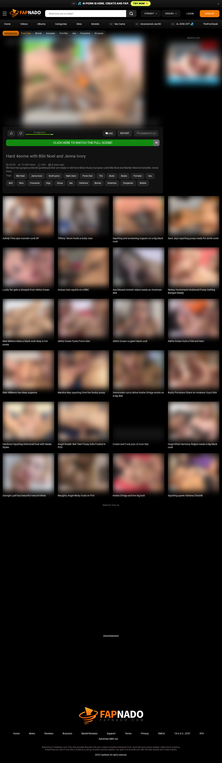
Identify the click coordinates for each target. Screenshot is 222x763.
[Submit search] (131, 13)
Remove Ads (193, 38)
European (50, 33)
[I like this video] (11, 133)
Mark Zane (71, 176)
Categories (61, 24)
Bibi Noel (20, 176)
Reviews (48, 733)
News (32, 733)
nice (21, 183)
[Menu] (5, 13)
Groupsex (99, 33)
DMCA (161, 733)
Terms (128, 733)
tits (101, 176)
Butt (11, 183)
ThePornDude (210, 24)
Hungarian (128, 183)
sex (71, 183)
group (60, 183)
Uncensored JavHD (148, 24)
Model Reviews (89, 733)
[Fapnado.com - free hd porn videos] (25, 13)
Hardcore (83, 183)
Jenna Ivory (36, 176)
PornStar (64, 33)
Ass (74, 33)
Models (95, 24)
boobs (124, 176)
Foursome (85, 33)
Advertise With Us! (108, 738)
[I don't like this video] (21, 133)
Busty (111, 176)
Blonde (38, 33)
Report (124, 133)
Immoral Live (11, 33)
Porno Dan (26, 33)
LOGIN (190, 13)
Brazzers (67, 733)
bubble (143, 183)
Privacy (145, 733)
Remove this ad (111, 505)
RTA (202, 733)
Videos (24, 24)
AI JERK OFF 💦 (182, 24)
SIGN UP (209, 13)
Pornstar (138, 176)
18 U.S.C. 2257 (182, 733)
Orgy (48, 183)
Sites (79, 24)
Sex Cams (117, 24)
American (112, 183)
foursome (35, 183)
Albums (41, 24)
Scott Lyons (54, 176)
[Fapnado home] (111, 724)
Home (7, 24)
